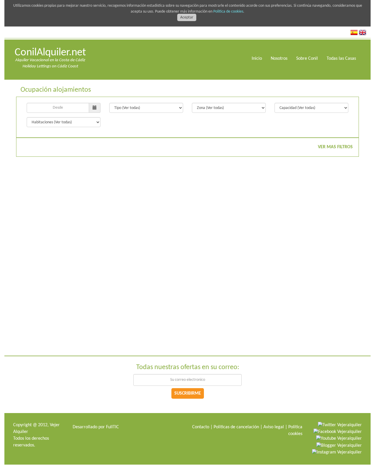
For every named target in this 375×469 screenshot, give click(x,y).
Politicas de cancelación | (238, 427)
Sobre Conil (307, 58)
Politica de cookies (228, 11)
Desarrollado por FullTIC (96, 427)
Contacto (200, 427)
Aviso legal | (275, 427)
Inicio (257, 58)
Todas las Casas (341, 58)
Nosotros (279, 58)
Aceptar (186, 17)
